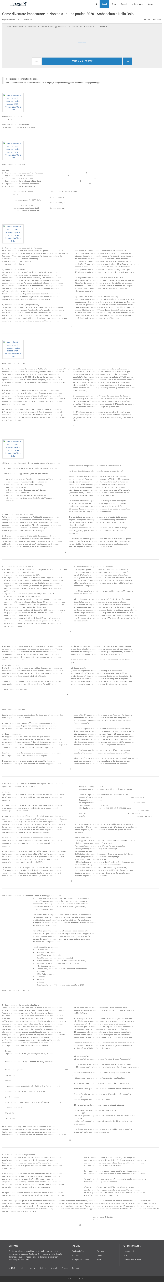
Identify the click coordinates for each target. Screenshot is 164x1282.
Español (65, 1268)
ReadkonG (73, 1279)
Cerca (150, 4)
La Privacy (75, 1255)
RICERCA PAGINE (134, 1246)
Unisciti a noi (137, 4)
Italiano (158, 19)
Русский (75, 1268)
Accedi (124, 4)
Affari (148, 19)
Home (98, 1259)
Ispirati (126, 1255)
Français (32, 1268)
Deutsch (53, 1268)
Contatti (99, 1255)
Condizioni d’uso (77, 1251)
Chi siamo (100, 1251)
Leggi (104, 4)
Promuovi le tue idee (132, 1251)
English (22, 1268)
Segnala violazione (81, 1259)
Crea (114, 4)
